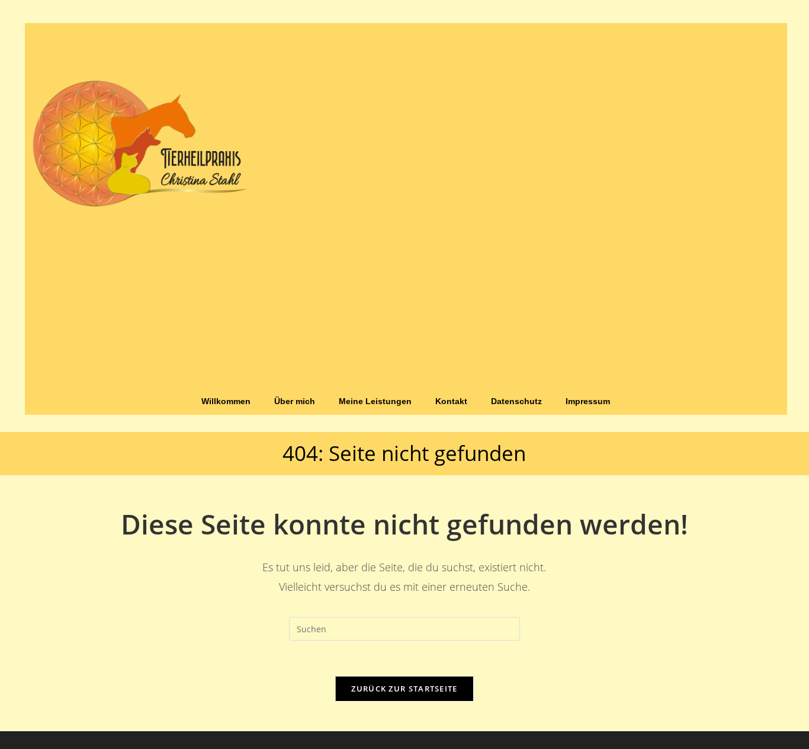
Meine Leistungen (375, 401)
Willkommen (226, 401)
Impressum (588, 401)
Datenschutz (516, 401)
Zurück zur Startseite (404, 688)
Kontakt (451, 401)
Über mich (294, 401)
